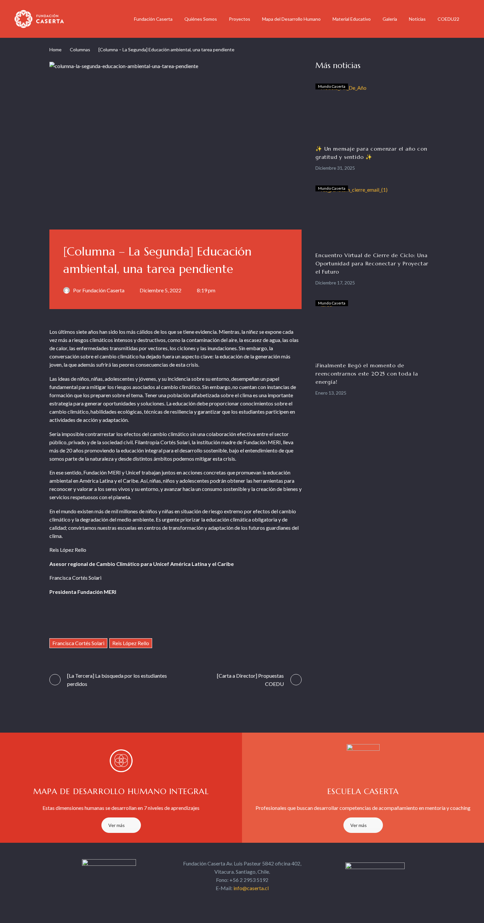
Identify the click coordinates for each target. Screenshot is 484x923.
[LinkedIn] (105, 618)
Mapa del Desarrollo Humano (291, 19)
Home (55, 49)
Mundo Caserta (331, 86)
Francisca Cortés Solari (78, 643)
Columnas (80, 49)
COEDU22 (448, 19)
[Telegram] (131, 618)
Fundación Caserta (153, 19)
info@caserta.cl (251, 888)
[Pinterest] (80, 618)
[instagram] (248, 900)
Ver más (116, 825)
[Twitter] (67, 618)
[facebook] (224, 900)
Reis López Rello (130, 643)
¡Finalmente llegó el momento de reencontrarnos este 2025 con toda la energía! (366, 373)
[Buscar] (471, 19)
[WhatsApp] (144, 618)
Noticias (417, 19)
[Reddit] (118, 618)
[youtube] (259, 900)
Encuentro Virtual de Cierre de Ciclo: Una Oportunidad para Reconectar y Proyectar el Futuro (371, 263)
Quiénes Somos (200, 19)
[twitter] (236, 900)
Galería (390, 19)
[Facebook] (54, 618)
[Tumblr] (93, 618)
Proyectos (239, 19)
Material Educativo (352, 19)
